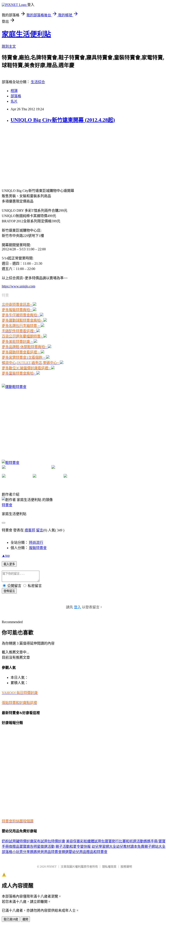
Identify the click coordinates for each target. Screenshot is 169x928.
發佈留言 (9, 591)
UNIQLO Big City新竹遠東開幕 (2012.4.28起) (63, 120)
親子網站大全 (154, 846)
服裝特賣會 (38, 548)
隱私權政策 (109, 866)
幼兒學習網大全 (104, 846)
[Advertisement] (35, 155)
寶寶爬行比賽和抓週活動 (124, 841)
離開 (25, 919)
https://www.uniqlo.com (18, 286)
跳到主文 (9, 46)
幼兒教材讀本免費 (130, 846)
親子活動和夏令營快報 (73, 846)
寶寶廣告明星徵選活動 (37, 846)
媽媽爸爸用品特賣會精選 (49, 852)
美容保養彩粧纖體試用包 (85, 841)
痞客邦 (30, 530)
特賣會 (7, 505)
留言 (39, 530)
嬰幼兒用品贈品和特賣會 (88, 852)
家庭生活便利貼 (26, 34)
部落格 (16, 96)
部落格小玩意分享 (16, 852)
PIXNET (52, 866)
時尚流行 (36, 542)
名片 (14, 101)
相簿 (14, 91)
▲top (6, 555)
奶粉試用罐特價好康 (17, 841)
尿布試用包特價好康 (49, 841)
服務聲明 (126, 866)
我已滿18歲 (11, 919)
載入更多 (9, 564)
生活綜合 (38, 82)
